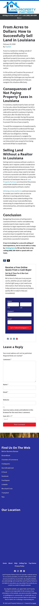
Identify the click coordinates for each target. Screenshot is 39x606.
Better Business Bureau (10, 451)
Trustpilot (5, 493)
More (19, 18)
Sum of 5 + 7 (8, 416)
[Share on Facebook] (4, 260)
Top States (32, 563)
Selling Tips (23, 563)
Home (5, 563)
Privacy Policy (19, 566)
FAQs (15, 563)
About (10, 563)
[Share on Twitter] (8, 260)
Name (10, 301)
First (8, 308)
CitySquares (6, 464)
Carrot (34, 603)
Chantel (8, 47)
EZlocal (4, 472)
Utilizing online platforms (12, 191)
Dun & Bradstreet (8, 468)
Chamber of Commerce (10, 460)
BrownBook (6, 455)
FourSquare (6, 480)
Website (6, 400)
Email (9, 319)
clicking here (10, 248)
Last (21, 308)
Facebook (5, 476)
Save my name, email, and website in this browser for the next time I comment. (18, 411)
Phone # (10, 311)
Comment (7, 359)
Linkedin (5, 484)
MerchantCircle (7, 489)
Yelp (3, 497)
